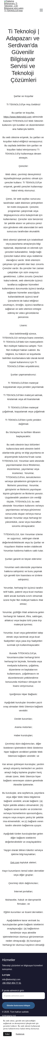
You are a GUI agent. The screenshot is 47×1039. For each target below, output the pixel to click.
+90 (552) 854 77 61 (11, 983)
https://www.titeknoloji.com (18, 117)
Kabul (7, 1034)
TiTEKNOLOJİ (9, 1016)
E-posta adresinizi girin (13, 990)
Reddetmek (20, 1034)
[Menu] (41, 10)
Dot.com (14, 862)
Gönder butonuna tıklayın (18, 1005)
